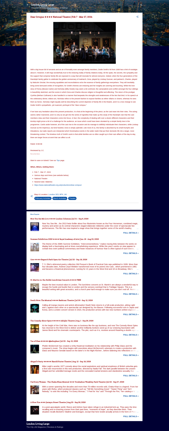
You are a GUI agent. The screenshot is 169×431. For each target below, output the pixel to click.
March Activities (59, 198)
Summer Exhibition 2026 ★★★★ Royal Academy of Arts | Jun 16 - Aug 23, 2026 (64, 239)
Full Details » (131, 233)
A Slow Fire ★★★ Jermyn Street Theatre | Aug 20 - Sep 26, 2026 (58, 402)
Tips (58, 160)
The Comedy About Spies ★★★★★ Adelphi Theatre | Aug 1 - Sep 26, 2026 (61, 321)
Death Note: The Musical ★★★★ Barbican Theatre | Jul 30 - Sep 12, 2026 (61, 300)
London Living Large (42, 4)
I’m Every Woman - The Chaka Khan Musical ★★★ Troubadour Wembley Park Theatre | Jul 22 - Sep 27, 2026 (77, 382)
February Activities (43, 198)
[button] (137, 17)
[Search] (141, 5)
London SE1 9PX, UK (58, 194)
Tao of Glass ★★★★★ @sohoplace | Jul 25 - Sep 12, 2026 (54, 341)
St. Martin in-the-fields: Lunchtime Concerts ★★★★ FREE (55, 280)
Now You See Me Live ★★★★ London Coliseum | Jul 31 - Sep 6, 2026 (59, 219)
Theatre (72, 198)
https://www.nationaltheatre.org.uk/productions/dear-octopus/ (58, 185)
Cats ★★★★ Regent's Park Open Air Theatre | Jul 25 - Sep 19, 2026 (58, 260)
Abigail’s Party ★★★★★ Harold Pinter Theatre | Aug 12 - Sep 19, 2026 (60, 361)
